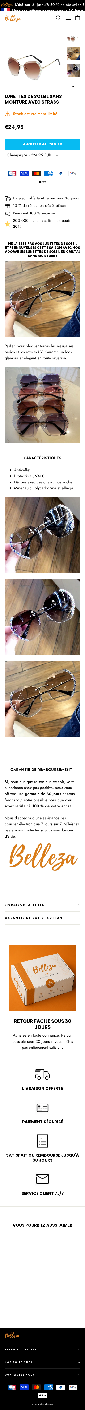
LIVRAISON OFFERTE (25, 905)
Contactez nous (20, 1375)
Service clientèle (20, 1349)
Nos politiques (19, 1362)
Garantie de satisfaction (34, 918)
